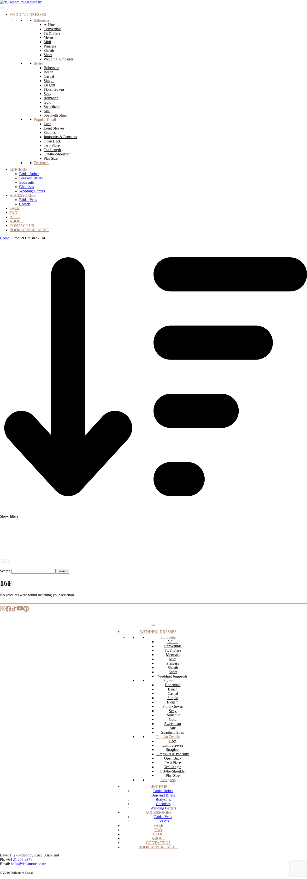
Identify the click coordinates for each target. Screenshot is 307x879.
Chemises (26, 187)
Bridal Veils (28, 200)
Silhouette (41, 20)
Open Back (52, 141)
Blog (15, 217)
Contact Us (22, 226)
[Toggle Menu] (2, 7)
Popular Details (45, 120)
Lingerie (19, 169)
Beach (48, 72)
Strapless (50, 132)
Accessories (23, 195)
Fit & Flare (52, 33)
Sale (14, 208)
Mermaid (50, 37)
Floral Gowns (54, 89)
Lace (47, 124)
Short (48, 55)
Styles (38, 63)
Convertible (52, 29)
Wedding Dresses (28, 14)
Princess (50, 46)
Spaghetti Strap (55, 115)
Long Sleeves (54, 128)
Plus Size (51, 158)
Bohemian (51, 68)
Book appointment (29, 230)
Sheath (49, 50)
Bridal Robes (29, 174)
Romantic (51, 98)
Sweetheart (52, 107)
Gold (47, 102)
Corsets (24, 204)
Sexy (47, 94)
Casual (49, 76)
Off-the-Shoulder (57, 154)
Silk (47, 111)
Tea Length (52, 150)
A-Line (49, 25)
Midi (47, 42)
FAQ (13, 213)
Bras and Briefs (31, 178)
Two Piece (52, 145)
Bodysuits (26, 182)
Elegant (49, 85)
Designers (41, 163)
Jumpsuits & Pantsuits (60, 137)
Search (5, 571)
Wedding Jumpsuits (58, 59)
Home (4, 238)
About (16, 221)
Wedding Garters (32, 191)
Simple (49, 81)
